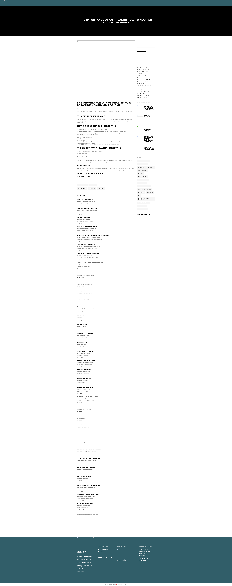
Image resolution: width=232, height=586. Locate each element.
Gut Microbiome (82, 188)
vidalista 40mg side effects (85, 387)
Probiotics (100, 188)
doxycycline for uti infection (85, 351)
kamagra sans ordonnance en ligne (87, 208)
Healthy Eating (141, 67)
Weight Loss (140, 93)
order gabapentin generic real (86, 244)
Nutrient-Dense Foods (144, 186)
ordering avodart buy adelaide (86, 280)
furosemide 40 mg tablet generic (86, 360)
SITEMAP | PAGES (80, 571)
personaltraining (81, 108)
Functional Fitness (142, 61)
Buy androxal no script (84, 217)
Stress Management (143, 202)
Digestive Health (82, 185)
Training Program (142, 91)
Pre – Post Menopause (143, 85)
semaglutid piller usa (83, 414)
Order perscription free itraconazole (88, 253)
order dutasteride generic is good (87, 226)
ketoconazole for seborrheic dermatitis (89, 449)
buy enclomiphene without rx (85, 199)
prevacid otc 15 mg (82, 342)
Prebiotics (92, 188)
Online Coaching (141, 83)
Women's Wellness (142, 95)
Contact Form (106, 551)
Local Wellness (141, 75)
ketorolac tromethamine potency (87, 467)
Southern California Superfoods (143, 199)
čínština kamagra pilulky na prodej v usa (89, 306)
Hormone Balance (142, 179)
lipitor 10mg (80, 315)
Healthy (140, 173)
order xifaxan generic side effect (86, 297)
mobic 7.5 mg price (82, 324)
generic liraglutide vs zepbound (86, 440)
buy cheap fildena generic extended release (90, 262)
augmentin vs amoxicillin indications (88, 494)
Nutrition (139, 77)
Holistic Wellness (142, 71)
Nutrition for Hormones (144, 189)
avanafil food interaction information (88, 485)
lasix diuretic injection (84, 378)
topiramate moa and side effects (86, 405)
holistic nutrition (142, 69)
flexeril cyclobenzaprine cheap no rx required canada (93, 235)
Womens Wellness (142, 97)
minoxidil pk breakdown (84, 476)
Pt (139, 195)
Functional (141, 167)
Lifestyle (139, 73)
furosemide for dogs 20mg (84, 369)
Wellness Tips (142, 205)
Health (139, 65)
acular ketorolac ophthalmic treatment (89, 458)
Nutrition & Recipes (142, 81)
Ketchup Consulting (122, 584)
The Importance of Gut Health (85, 178)
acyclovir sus (81, 431)
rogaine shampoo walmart (85, 423)
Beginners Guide (141, 54)
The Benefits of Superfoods (85, 176)
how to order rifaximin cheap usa (87, 289)
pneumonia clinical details (85, 503)
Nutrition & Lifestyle (143, 79)
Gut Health (93, 185)
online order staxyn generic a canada (88, 271)
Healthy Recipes (142, 176)
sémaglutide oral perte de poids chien (88, 396)
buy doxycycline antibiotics (85, 333)
